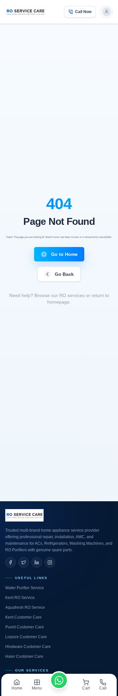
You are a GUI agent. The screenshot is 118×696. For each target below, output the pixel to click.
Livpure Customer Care (26, 637)
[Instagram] (50, 562)
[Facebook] (10, 562)
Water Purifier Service (24, 588)
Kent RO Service (20, 598)
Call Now (83, 11)
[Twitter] (23, 562)
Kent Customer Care (23, 617)
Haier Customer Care (24, 656)
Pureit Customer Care (24, 627)
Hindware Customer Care (28, 647)
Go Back (64, 274)
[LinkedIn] (36, 562)
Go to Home (64, 254)
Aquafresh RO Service (25, 607)
